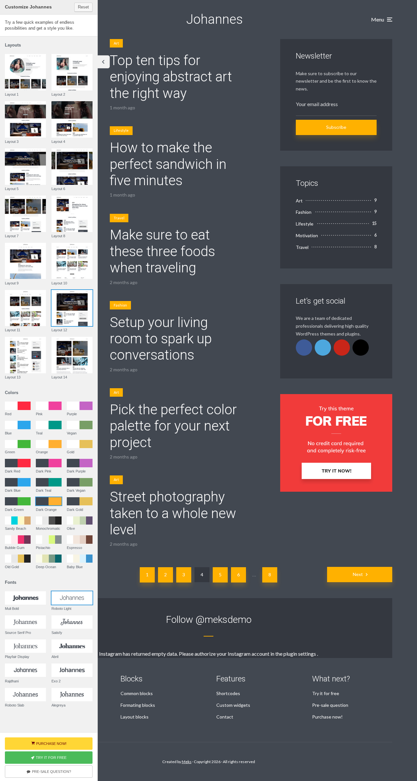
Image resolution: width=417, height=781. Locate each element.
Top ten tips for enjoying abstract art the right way (171, 76)
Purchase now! (327, 716)
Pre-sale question (330, 705)
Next (358, 574)
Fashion (120, 305)
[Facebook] (304, 347)
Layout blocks (135, 716)
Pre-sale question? (51, 772)
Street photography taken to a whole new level (173, 513)
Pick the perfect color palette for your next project (173, 426)
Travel (119, 218)
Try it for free (325, 693)
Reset (83, 7)
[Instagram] (360, 347)
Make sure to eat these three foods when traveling (162, 251)
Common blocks (137, 693)
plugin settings (300, 654)
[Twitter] (323, 347)
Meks (187, 761)
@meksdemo (223, 619)
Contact (224, 716)
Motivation (307, 235)
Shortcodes (228, 693)
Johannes (214, 19)
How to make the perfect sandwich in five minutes (168, 164)
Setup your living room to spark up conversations (161, 338)
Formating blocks (138, 705)
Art (116, 43)
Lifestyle (121, 130)
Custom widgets (233, 705)
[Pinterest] (342, 347)
